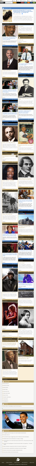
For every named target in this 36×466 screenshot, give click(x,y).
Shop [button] (29, 0)
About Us (34, 0)
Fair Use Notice (25, 462)
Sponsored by (22, 76)
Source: (23, 35)
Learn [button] (18, 0)
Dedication (32, 462)
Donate (34, 2)
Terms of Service (9, 462)
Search (15, 2)
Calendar (22, 2)
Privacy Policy (17, 462)
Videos (29, 2)
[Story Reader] (18, 408)
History (26, 2)
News (31, 2)
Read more (4, 44)
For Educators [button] (24, 0)
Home (14, 0)
